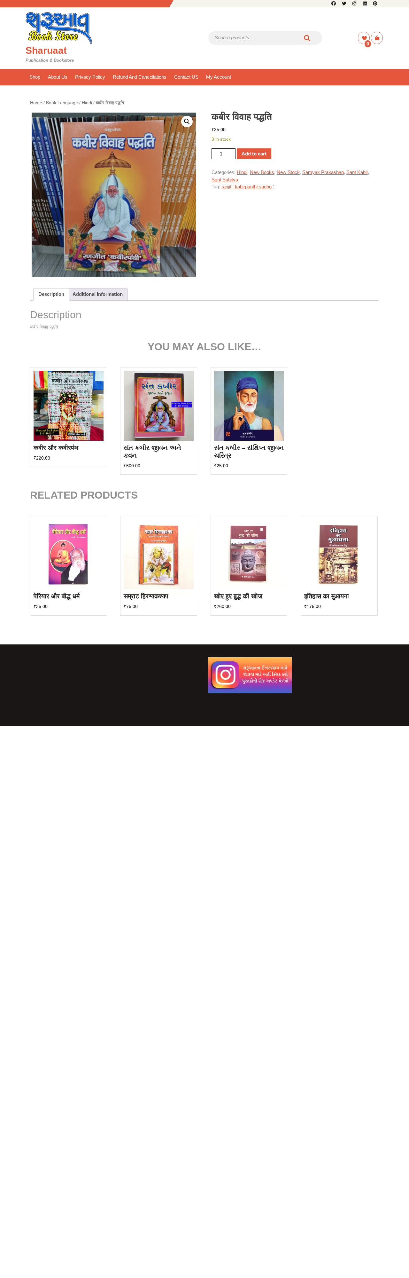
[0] (364, 38)
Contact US (186, 77)
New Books (262, 172)
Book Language (62, 102)
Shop (34, 77)
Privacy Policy (90, 77)
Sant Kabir (357, 172)
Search (307, 38)
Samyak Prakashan (323, 172)
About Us (57, 77)
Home (36, 102)
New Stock (288, 172)
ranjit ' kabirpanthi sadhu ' (247, 186)
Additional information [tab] (98, 294)
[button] (187, 121)
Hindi (87, 102)
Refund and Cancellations (139, 77)
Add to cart (254, 153)
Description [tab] (51, 294)
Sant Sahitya (225, 179)
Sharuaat (46, 50)
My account (218, 77)
